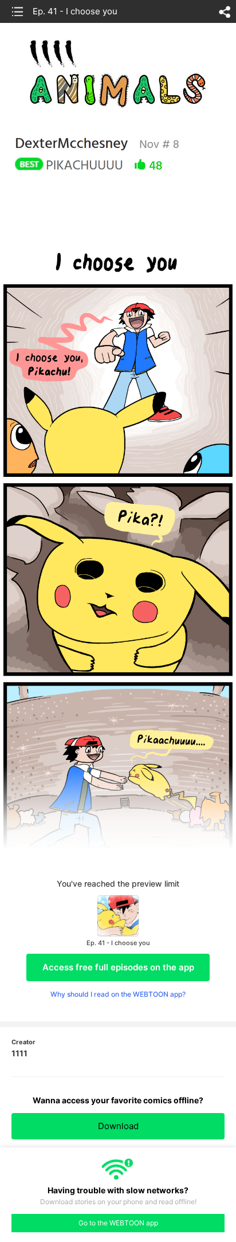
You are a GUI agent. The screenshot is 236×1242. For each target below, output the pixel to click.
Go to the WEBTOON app (118, 1223)
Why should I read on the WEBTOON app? (118, 994)
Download (118, 1125)
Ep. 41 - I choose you (75, 11)
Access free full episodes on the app (118, 967)
